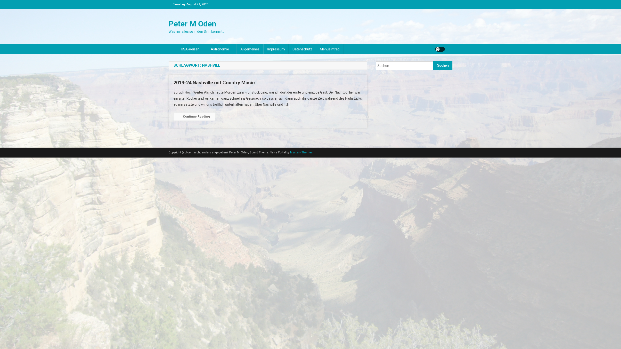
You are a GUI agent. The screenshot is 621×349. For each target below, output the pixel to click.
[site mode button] (440, 49)
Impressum (276, 49)
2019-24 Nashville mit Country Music (214, 83)
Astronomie (220, 49)
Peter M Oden (192, 23)
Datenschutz (302, 49)
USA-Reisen (190, 49)
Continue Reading (196, 116)
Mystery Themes (301, 152)
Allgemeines (250, 49)
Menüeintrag (330, 49)
